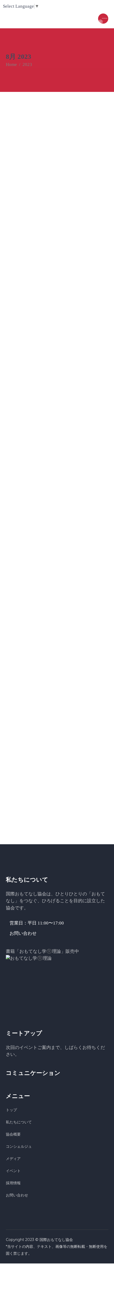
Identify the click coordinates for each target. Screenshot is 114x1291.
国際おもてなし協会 (56, 1239)
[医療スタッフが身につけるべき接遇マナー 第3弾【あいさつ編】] (57, 126)
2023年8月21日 (19, 164)
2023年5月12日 (19, 747)
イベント (13, 1170)
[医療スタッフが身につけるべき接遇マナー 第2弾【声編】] (57, 272)
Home (11, 64)
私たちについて (19, 1122)
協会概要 (13, 1134)
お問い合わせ (17, 1195)
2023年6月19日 (19, 601)
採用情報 (13, 1183)
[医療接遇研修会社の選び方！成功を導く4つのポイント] (57, 709)
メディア (13, 1158)
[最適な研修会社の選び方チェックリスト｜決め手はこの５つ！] (57, 417)
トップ (11, 1109)
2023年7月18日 (19, 310)
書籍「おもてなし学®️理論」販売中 (42, 951)
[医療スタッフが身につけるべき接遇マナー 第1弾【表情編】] (57, 563)
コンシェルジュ (19, 1146)
